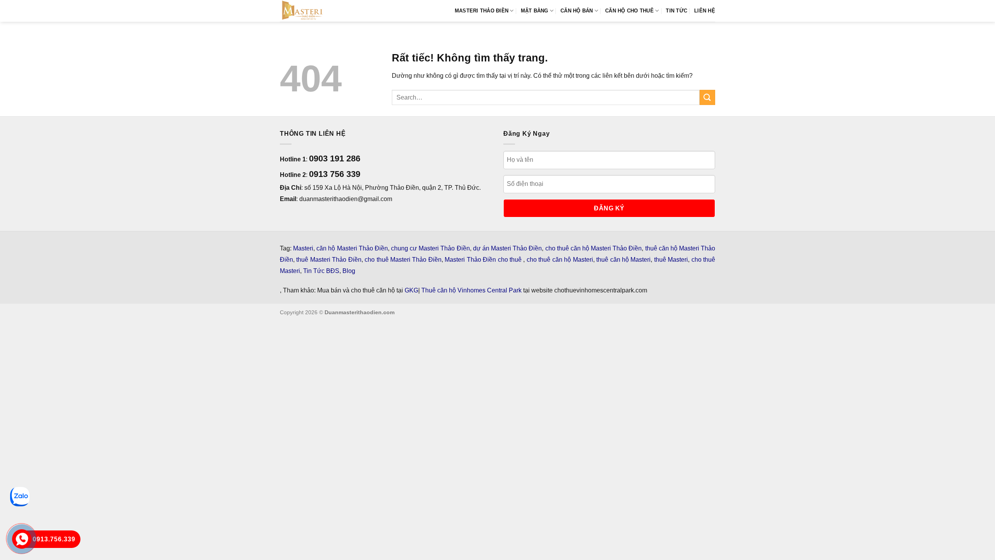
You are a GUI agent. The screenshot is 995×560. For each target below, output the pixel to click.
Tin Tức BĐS (321, 271)
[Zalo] (20, 497)
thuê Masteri (671, 259)
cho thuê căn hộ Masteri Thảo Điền (593, 248)
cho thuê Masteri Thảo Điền (403, 259)
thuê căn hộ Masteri (623, 259)
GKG (411, 290)
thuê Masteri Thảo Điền (328, 259)
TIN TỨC (676, 11)
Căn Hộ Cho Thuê (629, 11)
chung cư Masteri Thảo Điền (430, 248)
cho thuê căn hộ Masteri (560, 259)
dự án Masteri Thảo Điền (507, 248)
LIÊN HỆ (704, 11)
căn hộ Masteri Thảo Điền (352, 248)
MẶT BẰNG (534, 11)
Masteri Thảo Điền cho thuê (484, 259)
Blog (348, 271)
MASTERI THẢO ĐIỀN (481, 11)
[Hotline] (22, 539)
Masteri (303, 248)
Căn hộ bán (576, 11)
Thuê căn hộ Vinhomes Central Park (471, 290)
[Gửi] (707, 97)
